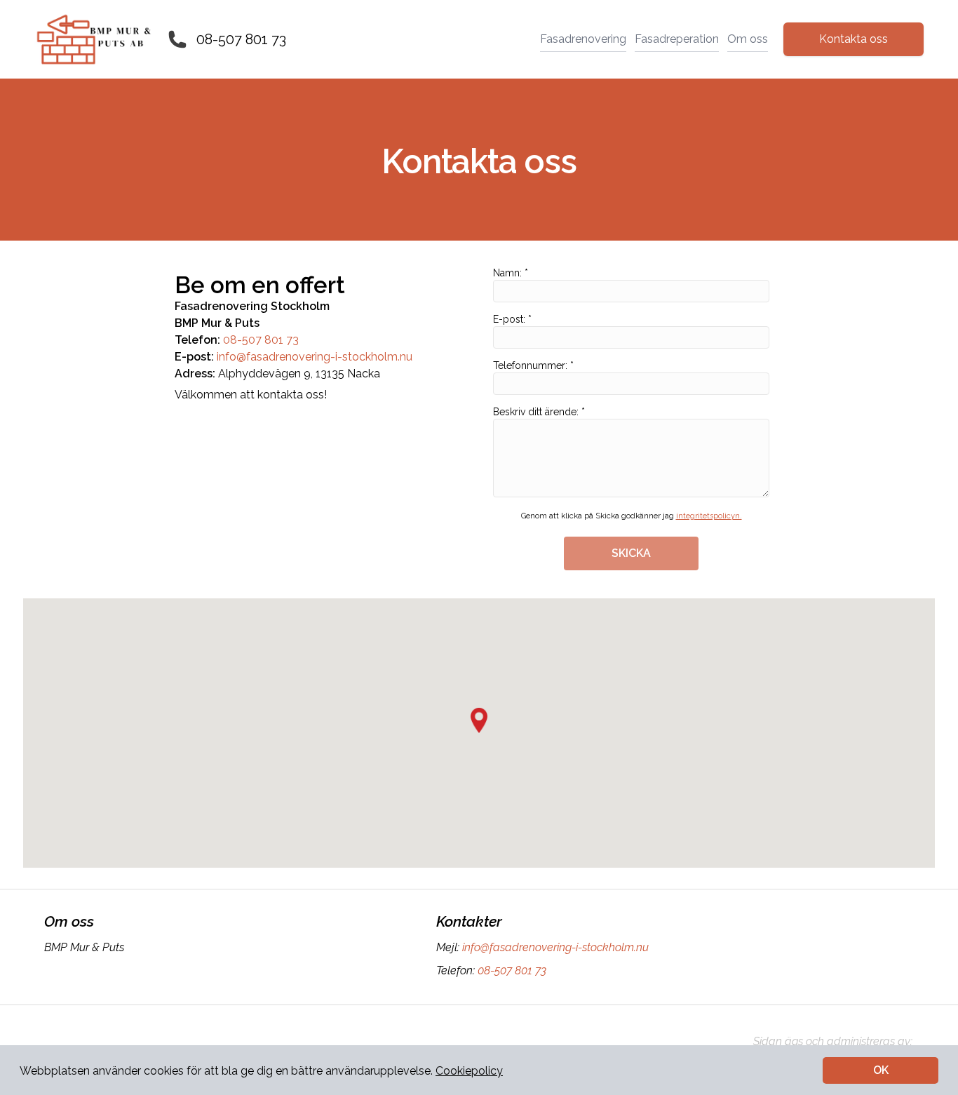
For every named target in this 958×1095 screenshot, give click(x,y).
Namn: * (510, 272)
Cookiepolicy (469, 1070)
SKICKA (631, 553)
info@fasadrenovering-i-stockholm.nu (314, 356)
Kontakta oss (853, 39)
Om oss (747, 39)
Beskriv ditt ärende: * (539, 411)
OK (881, 1070)
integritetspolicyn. (709, 515)
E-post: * (512, 319)
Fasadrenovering (583, 39)
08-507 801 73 (241, 39)
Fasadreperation (677, 39)
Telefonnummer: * (533, 365)
